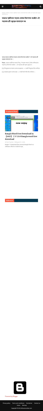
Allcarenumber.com (26, 408)
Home (3, 13)
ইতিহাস (7, 13)
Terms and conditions (18, 403)
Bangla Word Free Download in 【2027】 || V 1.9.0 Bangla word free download (21, 136)
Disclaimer (29, 403)
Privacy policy (6, 403)
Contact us (37, 403)
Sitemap (24, 405)
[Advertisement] (21, 41)
